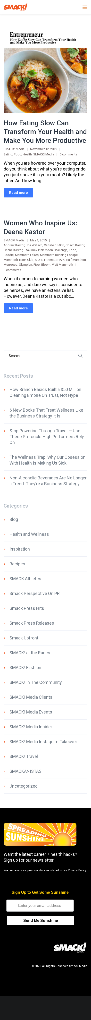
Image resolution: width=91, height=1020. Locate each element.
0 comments (68, 154)
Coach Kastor (75, 245)
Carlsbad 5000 (54, 245)
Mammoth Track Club (18, 260)
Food (17, 154)
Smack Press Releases (31, 623)
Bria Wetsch (34, 245)
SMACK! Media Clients (30, 697)
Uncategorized (23, 786)
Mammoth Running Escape (59, 255)
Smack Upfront (23, 637)
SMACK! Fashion (25, 667)
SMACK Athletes (25, 578)
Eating (8, 154)
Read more (18, 192)
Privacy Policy (77, 870)
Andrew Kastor (14, 245)
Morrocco (10, 264)
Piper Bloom (41, 264)
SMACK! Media (43, 154)
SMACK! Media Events (30, 711)
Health (27, 154)
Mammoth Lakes (27, 255)
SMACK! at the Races (29, 652)
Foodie (9, 255)
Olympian (25, 264)
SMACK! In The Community (35, 682)
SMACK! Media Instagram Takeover (43, 741)
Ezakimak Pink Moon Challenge (45, 250)
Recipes (17, 563)
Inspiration (19, 549)
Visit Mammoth (62, 264)
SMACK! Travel (23, 756)
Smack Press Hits (26, 608)
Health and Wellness (29, 534)
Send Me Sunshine (40, 920)
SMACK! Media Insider (30, 726)
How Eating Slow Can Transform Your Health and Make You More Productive (45, 131)
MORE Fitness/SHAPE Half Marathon (60, 260)
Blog (13, 519)
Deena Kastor (13, 250)
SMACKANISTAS (25, 771)
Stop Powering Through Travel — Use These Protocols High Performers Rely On (46, 436)
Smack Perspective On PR (34, 593)
